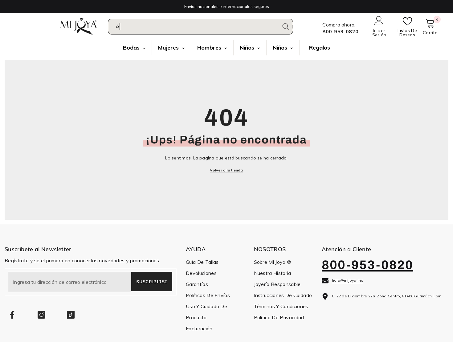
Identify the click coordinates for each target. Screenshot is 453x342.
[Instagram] (41, 314)
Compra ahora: (338, 25)
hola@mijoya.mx (347, 280)
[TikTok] (70, 314)
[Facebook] (12, 314)
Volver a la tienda (226, 170)
